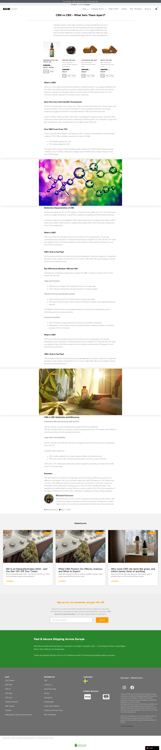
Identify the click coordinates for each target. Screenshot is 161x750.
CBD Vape (8, 693)
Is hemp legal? (49, 702)
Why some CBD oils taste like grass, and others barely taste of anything (133, 570)
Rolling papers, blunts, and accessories (18, 715)
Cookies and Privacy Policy (53, 710)
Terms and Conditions (51, 706)
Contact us (48, 685)
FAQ (45, 680)
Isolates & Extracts (11, 702)
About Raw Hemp (50, 689)
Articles (46, 693)
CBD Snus (8, 698)
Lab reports (48, 698)
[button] (87, 9)
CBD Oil (8, 689)
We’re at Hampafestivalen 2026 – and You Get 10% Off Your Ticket (26, 570)
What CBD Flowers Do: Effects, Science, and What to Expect (80, 570)
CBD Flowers (9, 680)
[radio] (46, 71)
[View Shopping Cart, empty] (156, 9)
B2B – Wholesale (50, 715)
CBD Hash (8, 685)
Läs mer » (10, 581)
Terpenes (8, 710)
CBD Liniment (9, 706)
